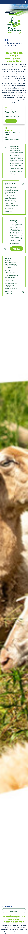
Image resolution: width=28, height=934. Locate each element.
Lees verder (11, 121)
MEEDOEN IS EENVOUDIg (16, 248)
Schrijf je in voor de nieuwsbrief (14, 910)
